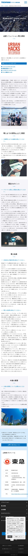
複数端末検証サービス (7, 68)
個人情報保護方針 (21, 545)
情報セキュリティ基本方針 (6, 545)
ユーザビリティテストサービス (9, 70)
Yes (19, 536)
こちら (19, 525)
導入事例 (3, 506)
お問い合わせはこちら (14, 444)
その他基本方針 (21, 548)
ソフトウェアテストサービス (8, 66)
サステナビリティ (5, 513)
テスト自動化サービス (7, 72)
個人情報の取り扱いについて (7, 548)
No (9, 536)
